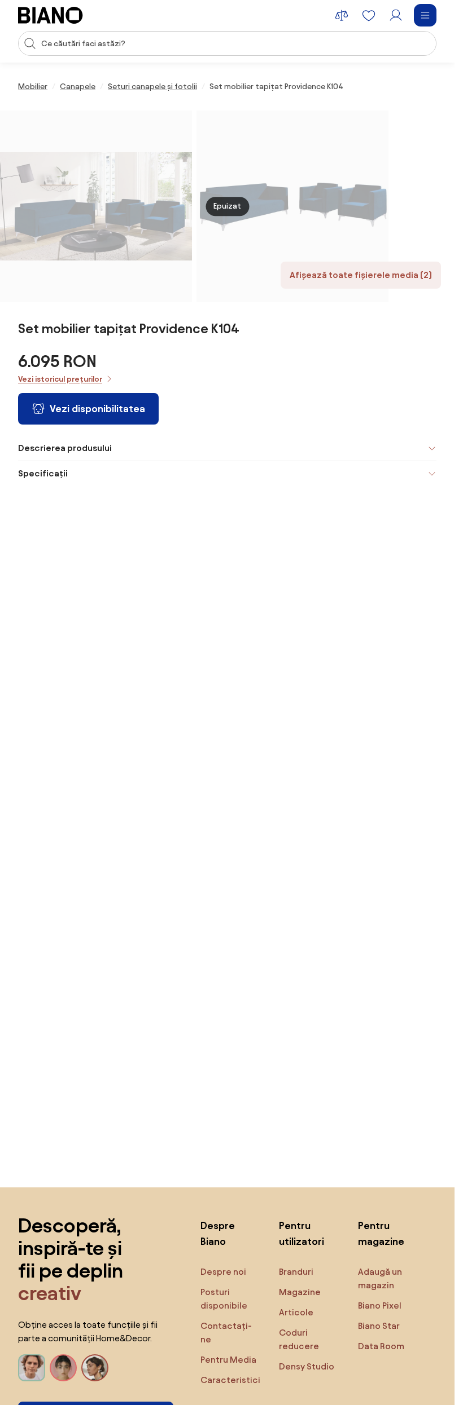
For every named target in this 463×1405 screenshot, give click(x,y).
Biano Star (379, 1326)
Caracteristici (230, 1380)
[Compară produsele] (341, 15)
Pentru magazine (381, 1233)
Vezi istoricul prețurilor (60, 379)
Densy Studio (306, 1366)
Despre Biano (217, 1233)
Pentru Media (228, 1359)
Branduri (296, 1271)
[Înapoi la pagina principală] (50, 15)
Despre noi (223, 1271)
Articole (296, 1312)
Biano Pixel (379, 1305)
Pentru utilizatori (301, 1233)
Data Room (381, 1346)
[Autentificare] (396, 15)
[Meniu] (425, 15)
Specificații (43, 473)
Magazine (300, 1292)
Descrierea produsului (65, 448)
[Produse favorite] (368, 15)
